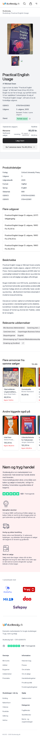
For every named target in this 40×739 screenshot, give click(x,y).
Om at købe (26, 669)
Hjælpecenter (26, 698)
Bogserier (6, 669)
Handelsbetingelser (29, 678)
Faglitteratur (26, 710)
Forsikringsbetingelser (29, 687)
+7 (23, 343)
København (7, 703)
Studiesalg (7, 11)
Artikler (5, 665)
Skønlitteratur (26, 715)
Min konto (6, 661)
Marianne (6, 131)
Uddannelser (7, 674)
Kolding (5, 698)
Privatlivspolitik (27, 683)
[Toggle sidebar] (36, 3)
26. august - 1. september (25, 134)
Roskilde (6, 711)
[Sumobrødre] (28, 377)
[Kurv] (30, 3)
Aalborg (5, 716)
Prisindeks (6, 678)
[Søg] (24, 3)
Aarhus (5, 720)
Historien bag (26, 661)
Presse (24, 665)
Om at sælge (26, 674)
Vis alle (34, 364)
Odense (5, 707)
